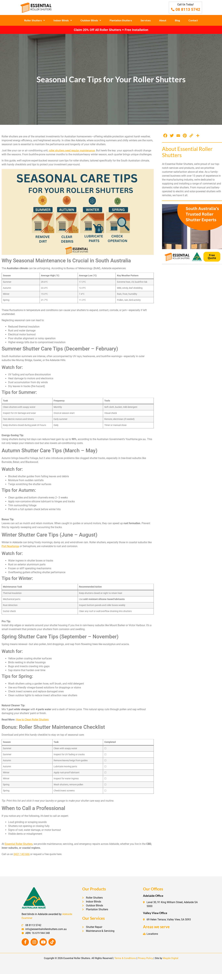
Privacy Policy (145, 958)
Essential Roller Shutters (19, 843)
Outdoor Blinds (89, 20)
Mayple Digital (170, 958)
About (162, 20)
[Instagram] (34, 942)
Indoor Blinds (61, 20)
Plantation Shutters (121, 20)
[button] (34, 20)
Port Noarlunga (10, 546)
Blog (177, 20)
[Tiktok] (52, 942)
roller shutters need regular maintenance (72, 150)
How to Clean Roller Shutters (32, 719)
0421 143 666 (22, 854)
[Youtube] (43, 942)
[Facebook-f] (25, 942)
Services (146, 20)
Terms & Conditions (125, 958)
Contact (193, 20)
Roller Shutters (33, 20)
